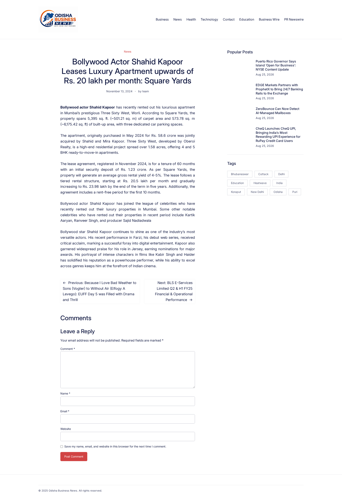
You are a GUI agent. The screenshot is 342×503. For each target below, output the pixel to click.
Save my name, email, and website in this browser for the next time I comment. (115, 446)
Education (237, 183)
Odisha (278, 191)
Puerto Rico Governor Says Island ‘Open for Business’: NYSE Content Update (276, 65)
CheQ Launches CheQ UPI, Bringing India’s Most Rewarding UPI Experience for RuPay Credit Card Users (278, 134)
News (127, 51)
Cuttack (263, 174)
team (145, 91)
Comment (67, 348)
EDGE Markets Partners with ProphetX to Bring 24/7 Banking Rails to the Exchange (279, 89)
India (279, 183)
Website (65, 428)
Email (64, 411)
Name (65, 393)
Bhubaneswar (240, 174)
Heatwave (260, 183)
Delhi (281, 174)
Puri (294, 191)
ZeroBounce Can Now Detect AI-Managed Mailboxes (277, 111)
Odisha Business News (63, 490)
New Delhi (257, 191)
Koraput (236, 191)
